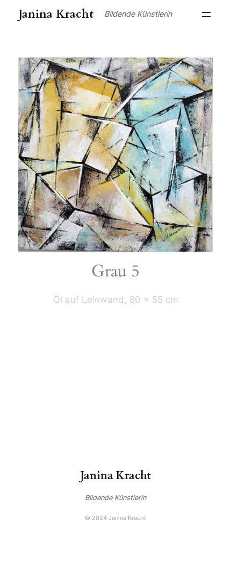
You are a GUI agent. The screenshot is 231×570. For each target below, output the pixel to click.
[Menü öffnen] (206, 14)
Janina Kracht (55, 14)
